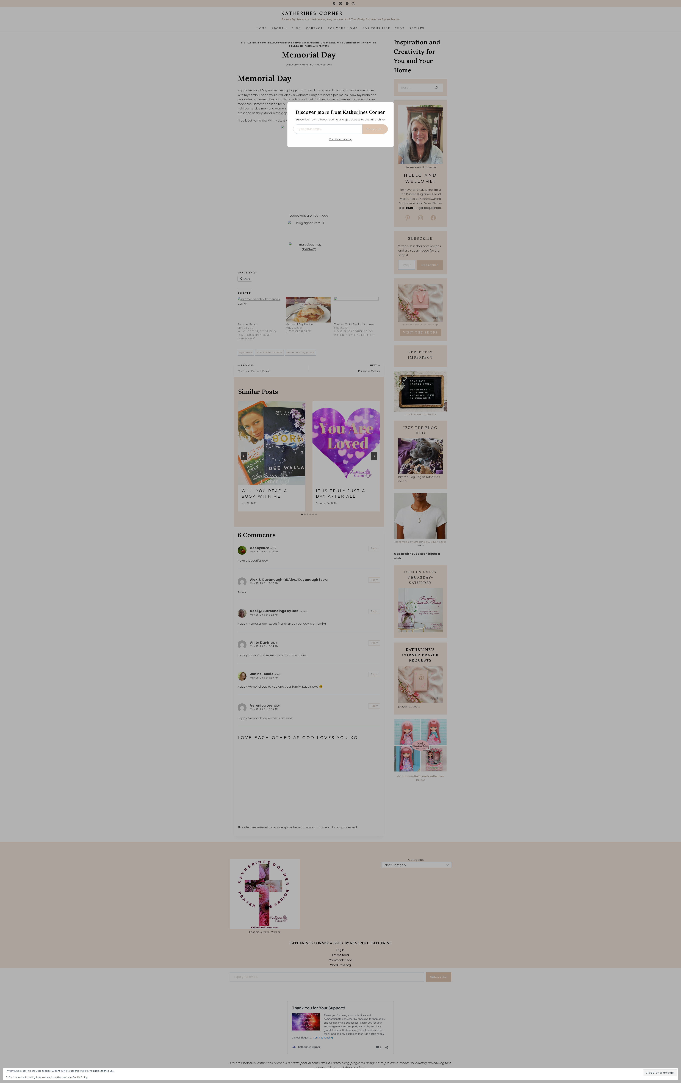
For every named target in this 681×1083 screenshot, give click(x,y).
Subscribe (375, 129)
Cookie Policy (80, 1077)
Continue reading (340, 139)
